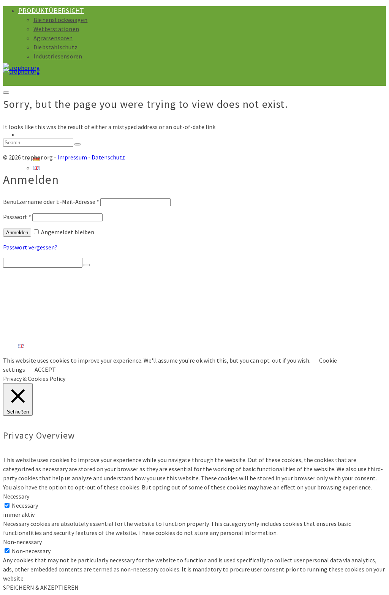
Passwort (17, 217)
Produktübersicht (51, 10)
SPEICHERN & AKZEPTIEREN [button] (41, 587)
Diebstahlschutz (55, 47)
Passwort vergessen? (30, 247)
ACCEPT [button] (45, 369)
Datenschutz (108, 157)
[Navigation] (6, 93)
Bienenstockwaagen (60, 20)
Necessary (25, 505)
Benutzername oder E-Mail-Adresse (51, 201)
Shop (26, 134)
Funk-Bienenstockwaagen (73, 293)
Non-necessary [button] (22, 542)
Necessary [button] (16, 496)
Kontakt (31, 338)
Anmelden (17, 232)
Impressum (72, 157)
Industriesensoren (57, 56)
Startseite (35, 277)
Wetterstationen (56, 29)
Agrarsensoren (53, 38)
